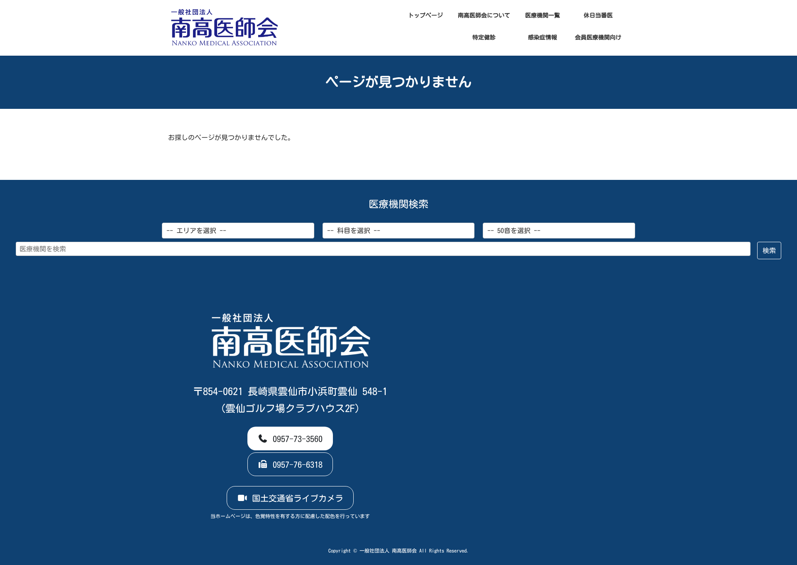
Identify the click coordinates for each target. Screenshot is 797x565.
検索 (769, 250)
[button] (290, 439)
